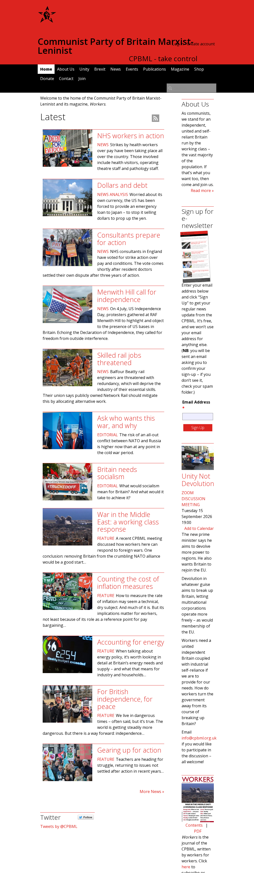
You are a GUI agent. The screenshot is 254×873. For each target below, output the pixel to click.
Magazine (180, 69)
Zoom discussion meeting (193, 498)
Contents (194, 825)
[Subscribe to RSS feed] (155, 118)
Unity (84, 69)
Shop (199, 69)
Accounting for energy (130, 642)
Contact (66, 78)
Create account (201, 44)
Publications (154, 69)
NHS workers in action (130, 135)
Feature (105, 538)
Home (46, 69)
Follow (87, 817)
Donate (47, 78)
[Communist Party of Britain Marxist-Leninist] (47, 21)
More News (150, 791)
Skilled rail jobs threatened (119, 359)
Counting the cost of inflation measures (128, 582)
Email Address (196, 405)
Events (132, 69)
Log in (178, 44)
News (115, 69)
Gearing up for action (129, 750)
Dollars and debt (122, 185)
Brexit (99, 69)
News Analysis (112, 194)
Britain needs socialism (117, 473)
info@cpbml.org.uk (199, 738)
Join (82, 78)
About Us (65, 69)
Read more (201, 190)
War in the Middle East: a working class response (128, 522)
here (186, 867)
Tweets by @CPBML (58, 826)
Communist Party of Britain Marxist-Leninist (115, 45)
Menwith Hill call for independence (126, 295)
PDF (197, 831)
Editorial (107, 434)
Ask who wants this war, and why (126, 421)
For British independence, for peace (125, 699)
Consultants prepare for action (128, 238)
